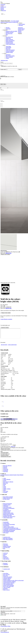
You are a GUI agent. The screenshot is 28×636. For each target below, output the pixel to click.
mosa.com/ (13, 446)
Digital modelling (9, 41)
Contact (7, 58)
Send (14, 445)
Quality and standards (10, 50)
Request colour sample (5, 20)
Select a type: (3, 440)
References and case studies (11, 31)
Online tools (8, 38)
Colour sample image (12, 344)
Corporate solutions (10, 51)
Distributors (8, 54)
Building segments (9, 32)
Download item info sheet (6, 456)
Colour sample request (10, 44)
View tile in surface (4, 327)
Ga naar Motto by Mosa (5, 626)
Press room (8, 48)
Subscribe (3, 612)
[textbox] (7, 63)
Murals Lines (8, 253)
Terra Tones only (5, 436)
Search (20, 69)
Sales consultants (9, 57)
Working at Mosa (9, 52)
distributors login (4, 60)
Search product (22, 24)
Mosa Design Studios (10, 55)
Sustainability (8, 47)
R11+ (5, 84)
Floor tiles (21, 25)
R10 (1, 84)
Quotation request (9, 42)
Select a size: (3, 437)
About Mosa (8, 46)
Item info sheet (4, 344)
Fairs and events (9, 33)
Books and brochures (10, 40)
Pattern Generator (9, 39)
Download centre (9, 37)
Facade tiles (8, 28)
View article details (4, 452)
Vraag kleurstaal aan (5, 632)
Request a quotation (8, 319)
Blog (7, 34)
